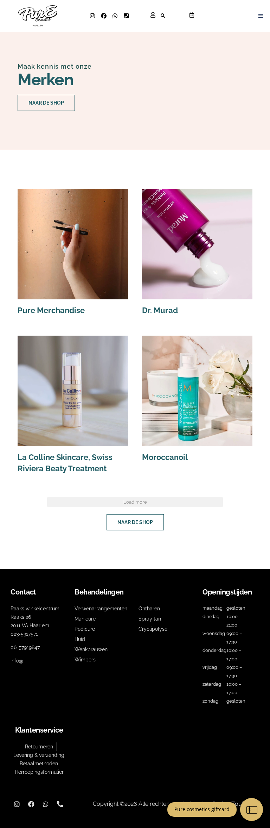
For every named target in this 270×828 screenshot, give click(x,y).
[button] (163, 16)
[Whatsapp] (115, 15)
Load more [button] (135, 502)
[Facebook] (103, 15)
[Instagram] (92, 15)
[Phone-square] (126, 15)
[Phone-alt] (60, 804)
